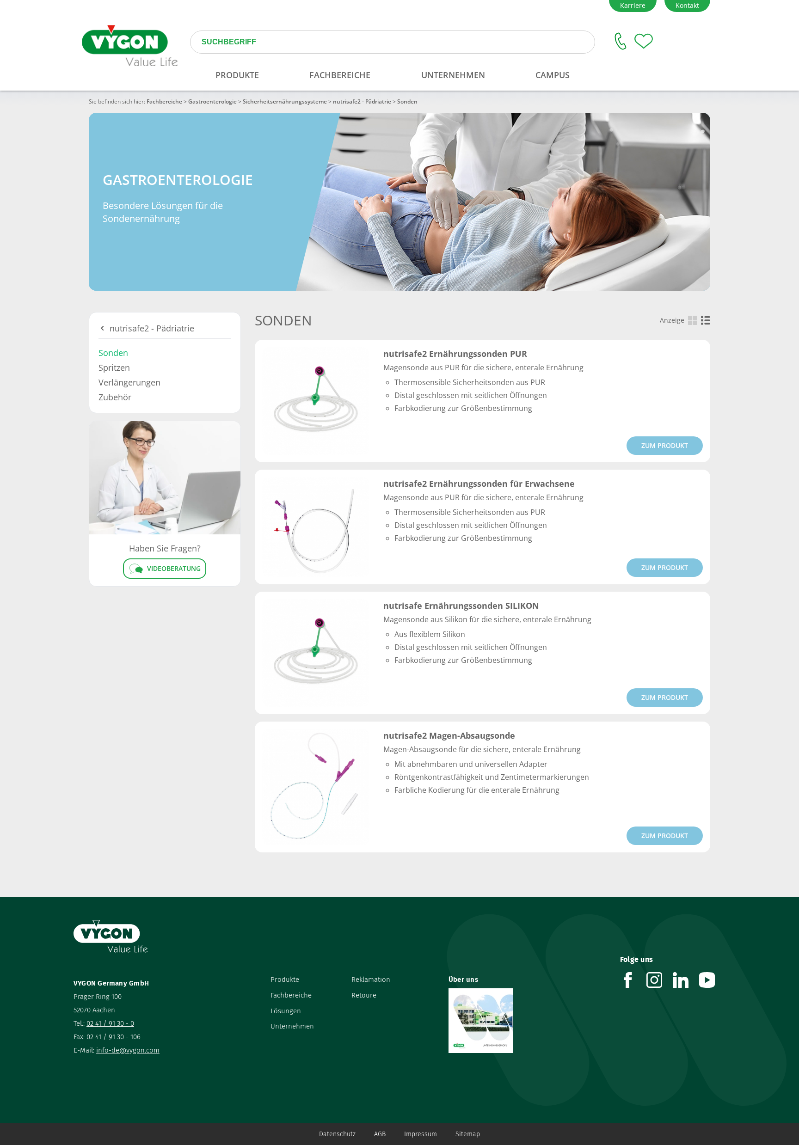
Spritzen (114, 367)
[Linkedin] (686, 980)
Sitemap (467, 1134)
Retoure (363, 995)
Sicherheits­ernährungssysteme (285, 101)
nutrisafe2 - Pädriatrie (362, 101)
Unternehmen (292, 1026)
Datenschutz (337, 1134)
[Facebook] (633, 980)
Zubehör (114, 397)
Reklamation (370, 979)
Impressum (420, 1134)
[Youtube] (712, 980)
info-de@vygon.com (128, 1050)
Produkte (284, 979)
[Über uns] (527, 1020)
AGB (380, 1134)
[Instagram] (659, 980)
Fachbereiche (164, 101)
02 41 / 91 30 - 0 (110, 1023)
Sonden (113, 352)
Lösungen (285, 1011)
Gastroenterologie (212, 101)
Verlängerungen (129, 382)
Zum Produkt (664, 445)
